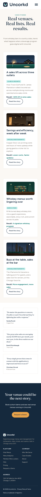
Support (25, 462)
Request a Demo (20, 415)
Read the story (14, 101)
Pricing (5, 465)
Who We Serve (27, 452)
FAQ (4, 462)
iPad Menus (7, 452)
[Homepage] (17, 4)
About (24, 459)
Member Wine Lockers (10, 459)
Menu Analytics (8, 456)
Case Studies (26, 456)
